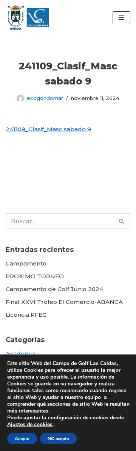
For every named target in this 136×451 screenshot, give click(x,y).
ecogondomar (45, 98)
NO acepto (58, 439)
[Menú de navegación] (121, 17)
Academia (20, 353)
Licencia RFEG (26, 314)
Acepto (22, 439)
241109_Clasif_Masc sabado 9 (48, 129)
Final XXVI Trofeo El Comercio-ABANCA (64, 301)
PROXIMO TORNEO (35, 276)
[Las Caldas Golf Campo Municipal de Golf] (28, 18)
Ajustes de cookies (30, 424)
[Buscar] (121, 221)
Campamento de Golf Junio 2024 (54, 289)
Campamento (26, 263)
